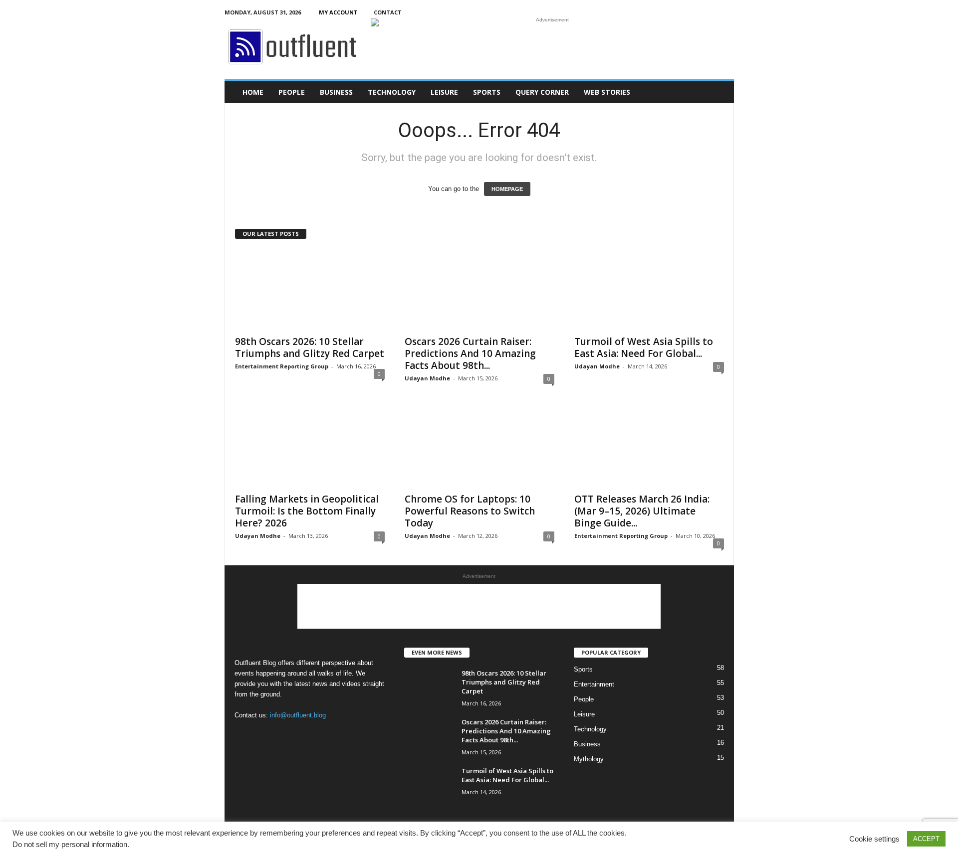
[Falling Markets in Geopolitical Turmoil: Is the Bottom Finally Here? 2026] (310, 447)
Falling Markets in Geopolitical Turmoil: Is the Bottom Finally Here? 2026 (307, 511)
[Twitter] (711, 12)
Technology (392, 92)
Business (336, 92)
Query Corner (542, 92)
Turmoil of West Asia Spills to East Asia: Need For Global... (643, 347)
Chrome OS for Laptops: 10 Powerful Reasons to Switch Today (470, 511)
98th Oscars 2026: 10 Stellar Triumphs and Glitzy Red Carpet (309, 347)
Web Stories (607, 92)
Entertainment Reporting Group (281, 366)
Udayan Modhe (427, 378)
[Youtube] (726, 12)
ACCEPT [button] (926, 839)
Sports (486, 92)
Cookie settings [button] (874, 839)
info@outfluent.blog (298, 715)
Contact (388, 12)
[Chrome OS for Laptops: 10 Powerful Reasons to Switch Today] (479, 447)
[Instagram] (696, 12)
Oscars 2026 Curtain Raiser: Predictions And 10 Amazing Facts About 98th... (470, 353)
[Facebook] (680, 12)
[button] (719, 92)
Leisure (444, 92)
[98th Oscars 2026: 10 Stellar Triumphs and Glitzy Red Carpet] (310, 290)
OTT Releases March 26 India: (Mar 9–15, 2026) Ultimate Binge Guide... (642, 511)
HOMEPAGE (507, 189)
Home (252, 92)
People (291, 92)
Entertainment (594, 684)
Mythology (589, 759)
